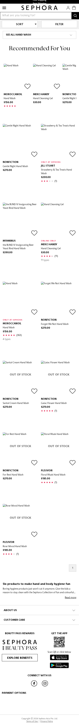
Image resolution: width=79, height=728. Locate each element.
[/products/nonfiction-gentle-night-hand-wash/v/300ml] (20, 141)
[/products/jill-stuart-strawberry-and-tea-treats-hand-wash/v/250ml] (58, 141)
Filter (59, 24)
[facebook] (34, 686)
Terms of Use (32, 721)
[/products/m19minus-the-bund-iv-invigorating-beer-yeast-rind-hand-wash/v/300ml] (20, 220)
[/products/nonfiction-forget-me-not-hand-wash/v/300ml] (58, 299)
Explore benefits (19, 658)
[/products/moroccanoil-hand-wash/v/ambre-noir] (17, 77)
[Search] (75, 15)
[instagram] (45, 686)
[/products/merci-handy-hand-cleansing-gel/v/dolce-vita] (47, 77)
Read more (70, 597)
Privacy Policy (46, 721)
